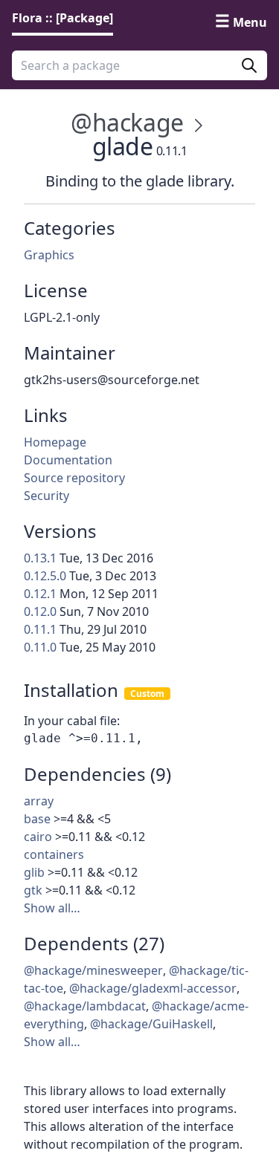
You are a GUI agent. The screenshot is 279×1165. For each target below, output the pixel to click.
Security (46, 495)
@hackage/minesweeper (93, 970)
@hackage (127, 122)
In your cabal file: (72, 721)
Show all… (52, 908)
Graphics (49, 255)
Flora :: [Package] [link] (62, 18)
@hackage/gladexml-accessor (153, 988)
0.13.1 (40, 558)
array (39, 801)
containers (54, 854)
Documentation (68, 460)
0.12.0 (40, 611)
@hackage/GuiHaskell (151, 1024)
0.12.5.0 (45, 576)
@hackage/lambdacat (85, 1006)
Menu (250, 22)
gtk (33, 890)
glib (34, 872)
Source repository (74, 478)
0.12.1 (40, 593)
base (37, 819)
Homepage (55, 442)
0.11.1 (40, 629)
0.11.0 (40, 647)
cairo (38, 836)
